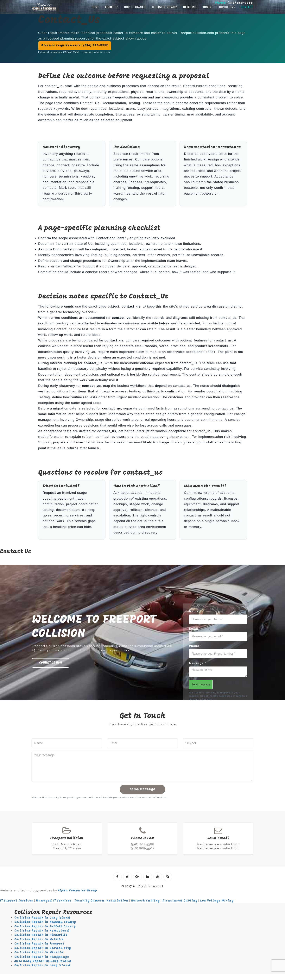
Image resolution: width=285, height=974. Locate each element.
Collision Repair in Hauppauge (41, 957)
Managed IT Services (54, 900)
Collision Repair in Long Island (42, 917)
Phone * (195, 646)
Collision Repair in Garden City (42, 948)
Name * (195, 611)
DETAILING (190, 7)
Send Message (142, 789)
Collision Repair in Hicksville (40, 935)
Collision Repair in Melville (39, 939)
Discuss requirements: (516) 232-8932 (74, 45)
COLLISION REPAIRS (165, 7)
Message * (197, 663)
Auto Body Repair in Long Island (43, 961)
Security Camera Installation (101, 900)
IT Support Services (16, 900)
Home (95, 7)
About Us (111, 7)
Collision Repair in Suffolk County (45, 926)
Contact (247, 7)
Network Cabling (145, 900)
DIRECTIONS (227, 7)
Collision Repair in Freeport (39, 943)
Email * (194, 628)
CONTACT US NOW (50, 662)
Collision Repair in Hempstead (41, 930)
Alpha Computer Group (77, 890)
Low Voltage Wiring (216, 900)
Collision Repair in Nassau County (45, 922)
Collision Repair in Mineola (39, 952)
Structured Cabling (179, 900)
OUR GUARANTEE (135, 7)
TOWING (208, 7)
